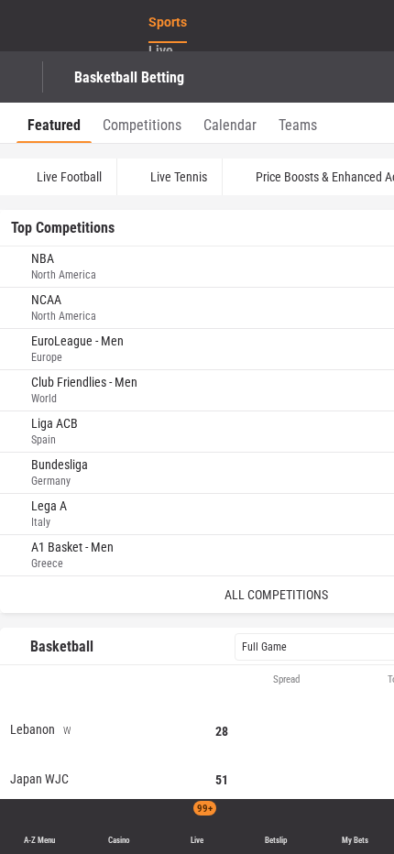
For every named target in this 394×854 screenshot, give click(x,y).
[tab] (54, 123)
